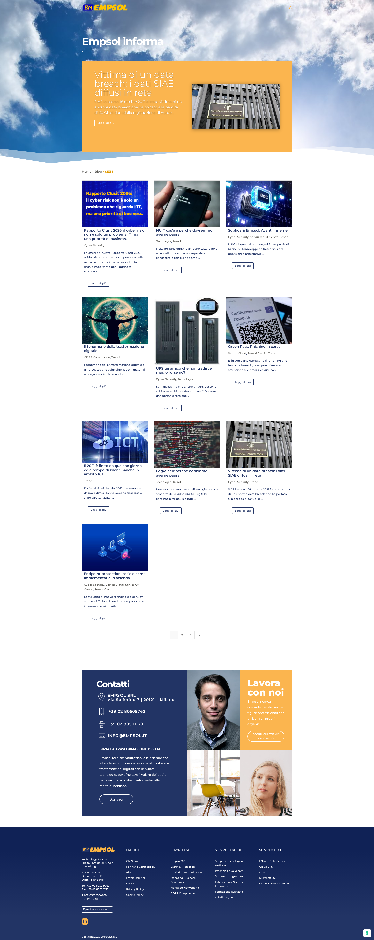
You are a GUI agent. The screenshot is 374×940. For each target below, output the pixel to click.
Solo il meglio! (224, 897)
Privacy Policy (135, 889)
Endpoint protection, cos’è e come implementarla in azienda (115, 576)
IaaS (262, 872)
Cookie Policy (134, 894)
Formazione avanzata (229, 891)
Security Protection (183, 866)
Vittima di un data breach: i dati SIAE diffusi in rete (134, 83)
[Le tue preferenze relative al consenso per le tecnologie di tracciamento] (367, 933)
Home (87, 171)
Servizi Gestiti (278, 237)
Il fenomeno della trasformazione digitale (114, 348)
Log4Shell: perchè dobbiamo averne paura (181, 473)
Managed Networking (185, 887)
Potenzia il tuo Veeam (229, 870)
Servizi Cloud (259, 237)
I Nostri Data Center (272, 861)
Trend (177, 241)
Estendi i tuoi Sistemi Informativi (229, 884)
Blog (98, 171)
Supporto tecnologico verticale (229, 863)
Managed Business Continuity (183, 879)
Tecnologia (163, 241)
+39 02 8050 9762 (98, 885)
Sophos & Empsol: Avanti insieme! (258, 230)
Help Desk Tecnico (98, 909)
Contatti (131, 883)
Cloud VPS (266, 866)
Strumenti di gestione (229, 876)
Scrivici (116, 799)
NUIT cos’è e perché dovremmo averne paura (184, 232)
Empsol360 (178, 861)
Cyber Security (94, 245)
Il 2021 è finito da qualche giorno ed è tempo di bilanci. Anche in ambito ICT (113, 470)
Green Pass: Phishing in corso (254, 346)
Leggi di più (105, 123)
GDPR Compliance (97, 357)
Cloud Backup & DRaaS (274, 883)
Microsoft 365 (267, 877)
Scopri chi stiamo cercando (266, 736)
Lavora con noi (135, 877)
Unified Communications (187, 872)
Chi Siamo (132, 861)
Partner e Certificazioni (141, 866)
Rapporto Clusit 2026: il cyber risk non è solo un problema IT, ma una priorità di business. (114, 234)
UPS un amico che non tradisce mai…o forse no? (184, 370)
